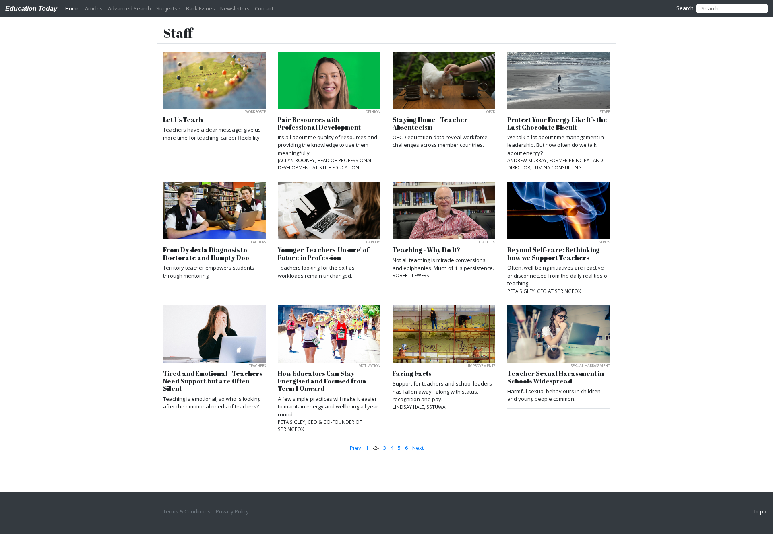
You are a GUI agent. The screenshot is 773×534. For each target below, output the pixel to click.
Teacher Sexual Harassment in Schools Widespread (555, 377)
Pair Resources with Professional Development (319, 123)
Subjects (166, 8)
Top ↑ (760, 511)
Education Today (31, 8)
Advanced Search (129, 8)
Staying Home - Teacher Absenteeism (430, 123)
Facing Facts (412, 373)
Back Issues (200, 8)
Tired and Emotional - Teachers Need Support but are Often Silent (212, 381)
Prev (355, 448)
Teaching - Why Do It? (426, 250)
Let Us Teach (183, 120)
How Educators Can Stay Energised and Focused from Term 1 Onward (322, 381)
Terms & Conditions (187, 511)
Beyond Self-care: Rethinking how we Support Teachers (553, 253)
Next (418, 448)
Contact (264, 8)
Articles (94, 8)
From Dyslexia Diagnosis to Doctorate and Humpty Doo (206, 253)
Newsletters (235, 8)
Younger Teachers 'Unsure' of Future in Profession (323, 253)
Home (72, 8)
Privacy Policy (232, 511)
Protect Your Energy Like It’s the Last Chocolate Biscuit (557, 123)
